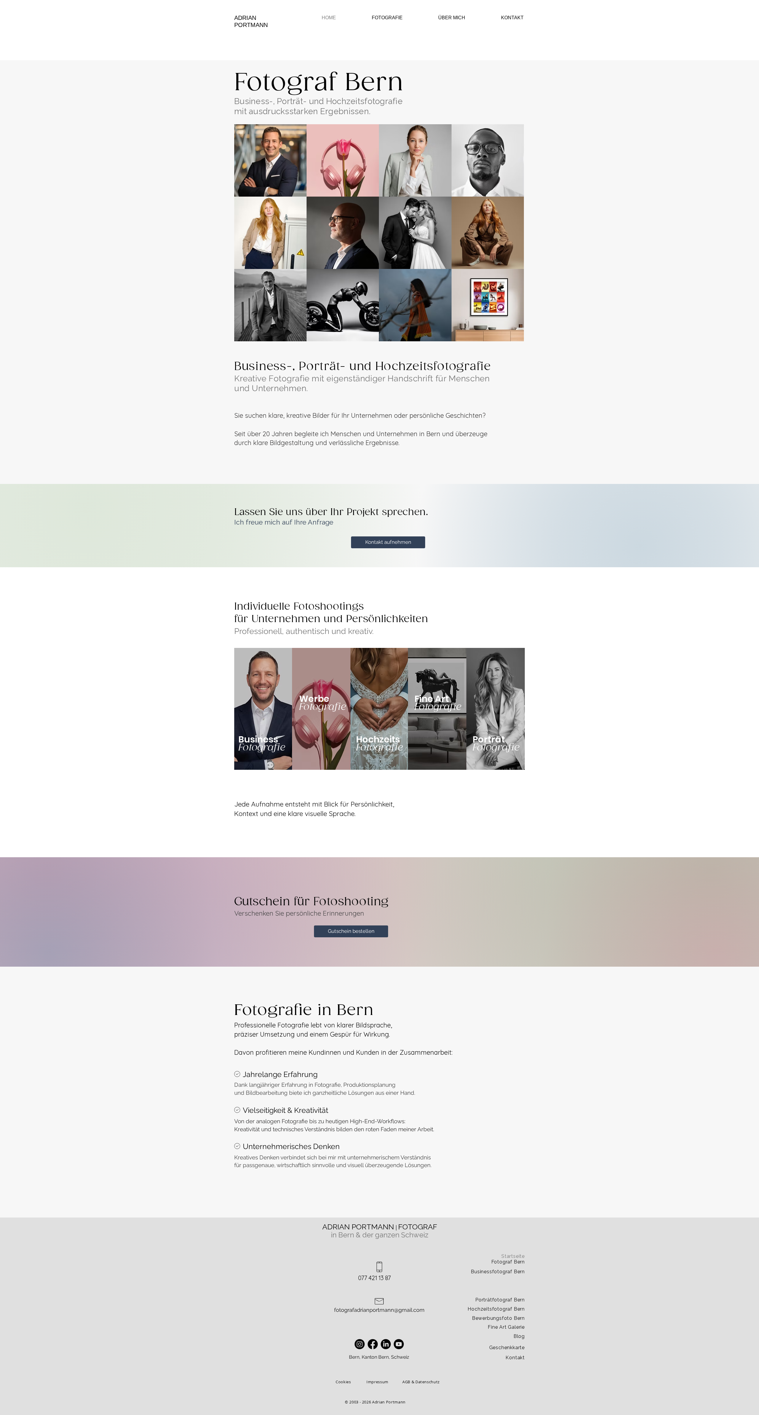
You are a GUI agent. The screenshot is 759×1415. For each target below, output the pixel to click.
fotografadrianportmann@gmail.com (379, 1310)
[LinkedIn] (386, 1344)
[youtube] (399, 1344)
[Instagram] (360, 1344)
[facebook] (373, 1344)
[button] (377, 17)
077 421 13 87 (374, 1278)
